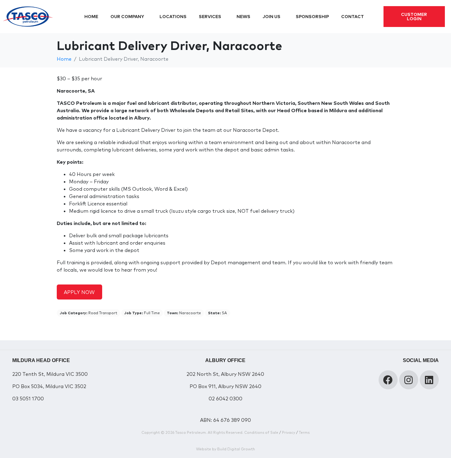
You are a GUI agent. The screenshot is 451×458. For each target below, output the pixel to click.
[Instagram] (408, 379)
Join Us (271, 16)
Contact (352, 16)
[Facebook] (388, 379)
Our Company (127, 16)
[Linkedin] (429, 379)
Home (91, 16)
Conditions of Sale (261, 432)
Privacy (288, 432)
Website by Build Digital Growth (225, 449)
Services (210, 16)
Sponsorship (312, 16)
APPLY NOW (79, 292)
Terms (304, 432)
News (243, 16)
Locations (173, 16)
